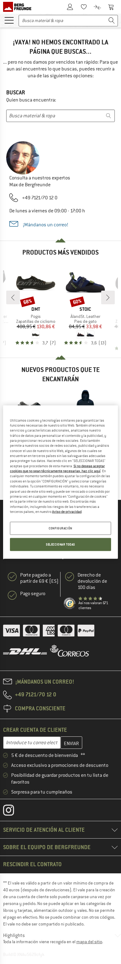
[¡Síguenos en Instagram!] (13, 811)
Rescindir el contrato (32, 864)
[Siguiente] (108, 297)
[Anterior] (13, 297)
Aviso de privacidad (67, 511)
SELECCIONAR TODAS (60, 544)
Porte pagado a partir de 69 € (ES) (39, 578)
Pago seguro (32, 594)
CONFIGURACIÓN (60, 528)
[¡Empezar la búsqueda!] (111, 20)
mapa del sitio (89, 941)
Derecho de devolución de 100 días (92, 581)
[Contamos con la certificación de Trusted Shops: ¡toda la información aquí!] (70, 603)
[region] (60, 482)
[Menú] (9, 20)
